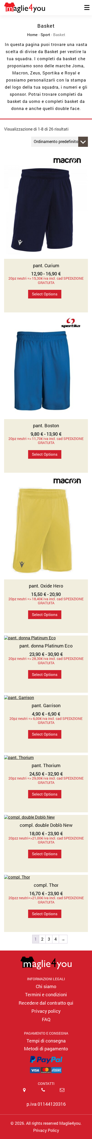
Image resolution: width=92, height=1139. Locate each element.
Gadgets (46, 22)
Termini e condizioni (46, 994)
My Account (67, 44)
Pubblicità (72, 33)
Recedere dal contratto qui (46, 1003)
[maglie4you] (46, 963)
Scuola (70, 22)
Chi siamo (46, 986)
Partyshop (37, 33)
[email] (65, 1093)
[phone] (46, 1093)
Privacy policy (46, 1011)
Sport (19, 22)
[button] (46, 1059)
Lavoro (63, 10)
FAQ (46, 1019)
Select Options (44, 293)
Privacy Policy (46, 1130)
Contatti (38, 44)
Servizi (14, 44)
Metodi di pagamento (46, 1049)
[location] (27, 1093)
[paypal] (46, 1063)
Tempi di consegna (46, 1041)
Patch (13, 33)
